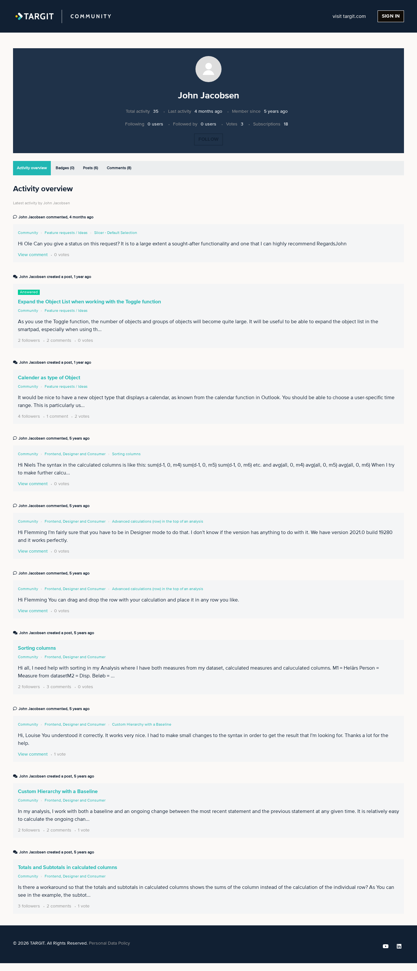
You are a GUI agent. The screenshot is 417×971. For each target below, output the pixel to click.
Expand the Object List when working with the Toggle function (89, 301)
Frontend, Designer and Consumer (75, 454)
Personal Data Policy (109, 943)
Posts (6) (90, 168)
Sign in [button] (391, 16)
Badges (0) (65, 168)
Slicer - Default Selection (115, 233)
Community (28, 233)
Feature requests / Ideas (66, 233)
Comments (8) (119, 168)
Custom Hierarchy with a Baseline (141, 725)
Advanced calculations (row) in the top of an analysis (157, 522)
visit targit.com (349, 16)
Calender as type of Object (49, 377)
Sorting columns (126, 454)
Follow (208, 139)
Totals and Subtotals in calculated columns (67, 867)
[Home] (63, 16)
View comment (33, 255)
